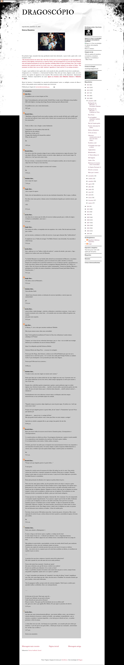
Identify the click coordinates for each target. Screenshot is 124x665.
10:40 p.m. (28, 424)
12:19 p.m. (28, 606)
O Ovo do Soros (92, 133)
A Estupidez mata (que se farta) (94, 146)
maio (89, 192)
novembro (91, 176)
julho (89, 187)
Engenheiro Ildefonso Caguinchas (94, 240)
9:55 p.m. (27, 319)
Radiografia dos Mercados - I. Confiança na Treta (94, 110)
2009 (88, 217)
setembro (91, 181)
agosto (90, 184)
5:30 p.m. (27, 173)
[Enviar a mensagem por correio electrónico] (54, 87)
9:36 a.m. (27, 522)
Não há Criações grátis (94, 123)
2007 (88, 223)
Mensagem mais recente (30, 646)
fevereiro (91, 200)
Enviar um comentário (31, 634)
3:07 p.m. (27, 108)
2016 (88, 96)
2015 (88, 98)
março (90, 197)
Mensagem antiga (74, 646)
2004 (88, 231)
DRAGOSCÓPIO (48, 12)
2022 (88, 90)
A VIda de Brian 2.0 (93, 155)
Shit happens (91, 158)
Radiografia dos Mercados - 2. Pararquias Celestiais (94, 104)
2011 (88, 212)
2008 (88, 220)
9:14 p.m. (27, 243)
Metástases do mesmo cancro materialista (94, 163)
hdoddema (64, 660)
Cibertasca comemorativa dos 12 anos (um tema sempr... (94, 138)
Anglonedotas (91, 150)
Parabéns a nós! (92, 143)
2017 (88, 93)
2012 (88, 209)
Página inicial (54, 646)
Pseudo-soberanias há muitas (94, 126)
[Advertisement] (52, 641)
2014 (88, 206)
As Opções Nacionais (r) (94, 167)
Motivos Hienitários (93, 130)
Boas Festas (91, 115)
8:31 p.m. (27, 209)
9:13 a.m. (27, 455)
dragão (27, 189)
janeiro (90, 203)
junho (90, 189)
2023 (88, 87)
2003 (88, 233)
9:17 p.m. (27, 273)
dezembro (91, 101)
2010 (88, 214)
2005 (88, 228)
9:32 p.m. (27, 283)
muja (26, 94)
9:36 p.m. (27, 303)
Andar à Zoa (91, 160)
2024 (88, 85)
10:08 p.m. (28, 366)
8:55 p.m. (27, 221)
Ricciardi (27, 114)
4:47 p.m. (27, 630)
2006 (88, 225)
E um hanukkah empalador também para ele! (94, 119)
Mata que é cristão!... (93, 172)
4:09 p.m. (27, 145)
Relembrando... (92, 152)
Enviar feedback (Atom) (35, 650)
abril (89, 195)
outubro (90, 178)
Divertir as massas (93, 170)
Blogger (80, 660)
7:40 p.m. (27, 183)
